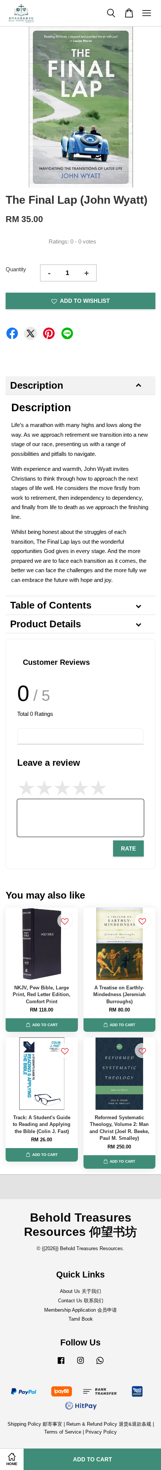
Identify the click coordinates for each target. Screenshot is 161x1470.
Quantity (16, 269)
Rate (128, 848)
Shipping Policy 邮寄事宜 (35, 1424)
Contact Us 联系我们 (80, 1300)
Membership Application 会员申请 (80, 1310)
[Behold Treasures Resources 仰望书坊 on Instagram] (80, 1364)
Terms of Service (62, 1432)
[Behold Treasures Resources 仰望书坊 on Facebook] (61, 1364)
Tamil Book (81, 1319)
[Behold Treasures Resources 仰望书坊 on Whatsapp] (100, 1364)
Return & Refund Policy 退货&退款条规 (109, 1424)
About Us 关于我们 (80, 1291)
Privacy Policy (101, 1432)
